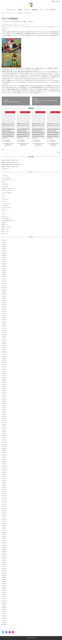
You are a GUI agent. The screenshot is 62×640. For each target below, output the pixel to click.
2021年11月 (4, 272)
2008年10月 (4, 575)
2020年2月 (4, 306)
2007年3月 (4, 611)
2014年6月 (4, 433)
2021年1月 (4, 285)
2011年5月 (4, 508)
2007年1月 (4, 616)
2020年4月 (4, 302)
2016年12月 (4, 373)
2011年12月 (4, 493)
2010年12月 (4, 519)
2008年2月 (4, 592)
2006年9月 (4, 624)
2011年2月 (4, 515)
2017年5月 (4, 364)
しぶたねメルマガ (5, 199)
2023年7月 (4, 248)
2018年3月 (4, 345)
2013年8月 (4, 450)
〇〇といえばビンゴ (6, 168)
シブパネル (4, 201)
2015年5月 (4, 409)
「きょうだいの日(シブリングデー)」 (8, 179)
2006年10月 (4, 622)
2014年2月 (4, 437)
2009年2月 (4, 566)
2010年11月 (4, 521)
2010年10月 (4, 523)
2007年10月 (4, 601)
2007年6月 (4, 607)
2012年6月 (4, 480)
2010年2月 (4, 540)
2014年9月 (4, 427)
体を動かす (4, 222)
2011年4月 (4, 510)
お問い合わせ (57, 1)
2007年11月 (4, 598)
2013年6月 (4, 455)
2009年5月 (4, 560)
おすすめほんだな (5, 184)
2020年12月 (4, 287)
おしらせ (3, 182)
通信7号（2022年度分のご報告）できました (10, 166)
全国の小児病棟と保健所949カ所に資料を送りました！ (13, 164)
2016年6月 (4, 386)
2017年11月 (4, 354)
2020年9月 (4, 291)
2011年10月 (4, 497)
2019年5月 (4, 322)
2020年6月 (4, 298)
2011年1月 (4, 517)
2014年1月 (4, 440)
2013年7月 (4, 452)
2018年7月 (4, 339)
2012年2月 (4, 489)
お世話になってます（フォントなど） (9, 188)
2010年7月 (4, 530)
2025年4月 (4, 244)
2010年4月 (4, 536)
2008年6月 (4, 583)
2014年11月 (4, 422)
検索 (3, 149)
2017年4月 (4, 367)
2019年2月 (4, 326)
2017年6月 (4, 362)
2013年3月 (4, 461)
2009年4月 (4, 562)
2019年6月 (4, 319)
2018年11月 (4, 332)
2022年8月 (4, 261)
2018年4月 (4, 343)
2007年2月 (4, 613)
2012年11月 (4, 470)
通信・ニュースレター (6, 231)
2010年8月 (4, 528)
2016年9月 (4, 379)
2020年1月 (4, 309)
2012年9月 (4, 474)
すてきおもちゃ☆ (5, 205)
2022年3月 (4, 270)
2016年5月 (4, 388)
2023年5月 (4, 251)
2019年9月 (4, 317)
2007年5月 (4, 609)
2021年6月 (4, 276)
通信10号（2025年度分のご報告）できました (10, 160)
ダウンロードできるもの (6, 207)
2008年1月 (4, 594)
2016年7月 (4, 384)
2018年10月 (4, 334)
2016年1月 (4, 394)
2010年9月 (4, 525)
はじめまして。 (4, 209)
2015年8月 (4, 405)
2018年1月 (4, 349)
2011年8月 (4, 502)
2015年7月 (4, 407)
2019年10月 (4, 315)
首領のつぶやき (5, 233)
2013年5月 (4, 457)
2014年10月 (4, 425)
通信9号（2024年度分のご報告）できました (10, 162)
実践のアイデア (5, 225)
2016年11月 (4, 375)
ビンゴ (3, 212)
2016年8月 (4, 382)
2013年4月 (4, 459)
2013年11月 (4, 444)
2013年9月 (4, 448)
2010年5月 (4, 534)
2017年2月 (4, 369)
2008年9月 (4, 577)
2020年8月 (4, 294)
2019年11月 (4, 313)
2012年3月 (4, 487)
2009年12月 (4, 545)
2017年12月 (4, 352)
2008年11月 (4, 573)
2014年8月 (4, 429)
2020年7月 (4, 296)
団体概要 (53, 1)
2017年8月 (4, 358)
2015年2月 (4, 416)
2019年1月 (4, 328)
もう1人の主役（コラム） (30, 21)
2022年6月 (4, 263)
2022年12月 (4, 255)
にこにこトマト (4, 26)
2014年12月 (4, 420)
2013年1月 (4, 465)
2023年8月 (4, 246)
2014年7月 (4, 431)
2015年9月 (4, 403)
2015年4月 (4, 412)
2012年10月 (4, 472)
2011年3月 (4, 512)
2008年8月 (4, 579)
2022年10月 (4, 259)
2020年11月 (4, 289)
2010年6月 (4, 532)
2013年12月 (4, 442)
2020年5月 (4, 300)
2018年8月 (4, 337)
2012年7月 (4, 478)
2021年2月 (4, 283)
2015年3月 (4, 414)
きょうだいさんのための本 (7, 190)
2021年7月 (4, 274)
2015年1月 (4, 418)
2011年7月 (4, 504)
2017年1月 (4, 371)
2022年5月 (4, 266)
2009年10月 (4, 549)
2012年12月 (4, 467)
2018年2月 (4, 347)
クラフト (3, 194)
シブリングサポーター (6, 203)
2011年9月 (4, 500)
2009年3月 (4, 564)
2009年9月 (4, 551)
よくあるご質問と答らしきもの (8, 220)
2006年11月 (4, 620)
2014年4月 (4, 435)
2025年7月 (4, 242)
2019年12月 (4, 311)
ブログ (3, 214)
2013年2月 (4, 463)
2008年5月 (4, 586)
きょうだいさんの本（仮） (6, 192)
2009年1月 (4, 568)
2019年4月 (4, 324)
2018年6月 (4, 341)
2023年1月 (4, 253)
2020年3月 (4, 304)
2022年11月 (4, 257)
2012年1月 (4, 491)
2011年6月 (4, 506)
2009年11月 (4, 547)
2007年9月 (4, 603)
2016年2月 (4, 392)
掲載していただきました (6, 227)
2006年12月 (4, 618)
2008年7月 (4, 581)
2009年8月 (4, 553)
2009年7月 (4, 555)
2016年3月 (4, 390)
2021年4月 (4, 281)
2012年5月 (4, 482)
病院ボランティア (5, 229)
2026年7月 (4, 240)
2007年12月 (4, 596)
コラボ (3, 197)
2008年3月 (4, 590)
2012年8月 (4, 476)
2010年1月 (4, 543)
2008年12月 (4, 570)
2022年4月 (4, 268)
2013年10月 (4, 446)
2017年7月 (4, 360)
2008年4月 (4, 588)
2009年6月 (4, 558)
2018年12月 (4, 330)
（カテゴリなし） (5, 175)
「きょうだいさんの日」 (6, 177)
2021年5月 (4, 279)
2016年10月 (4, 377)
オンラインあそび (5, 186)
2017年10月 (4, 356)
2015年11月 (4, 399)
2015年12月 (4, 397)
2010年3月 (4, 538)
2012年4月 (4, 485)
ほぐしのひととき (5, 216)
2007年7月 (4, 605)
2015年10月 (4, 401)
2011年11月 (4, 495)
